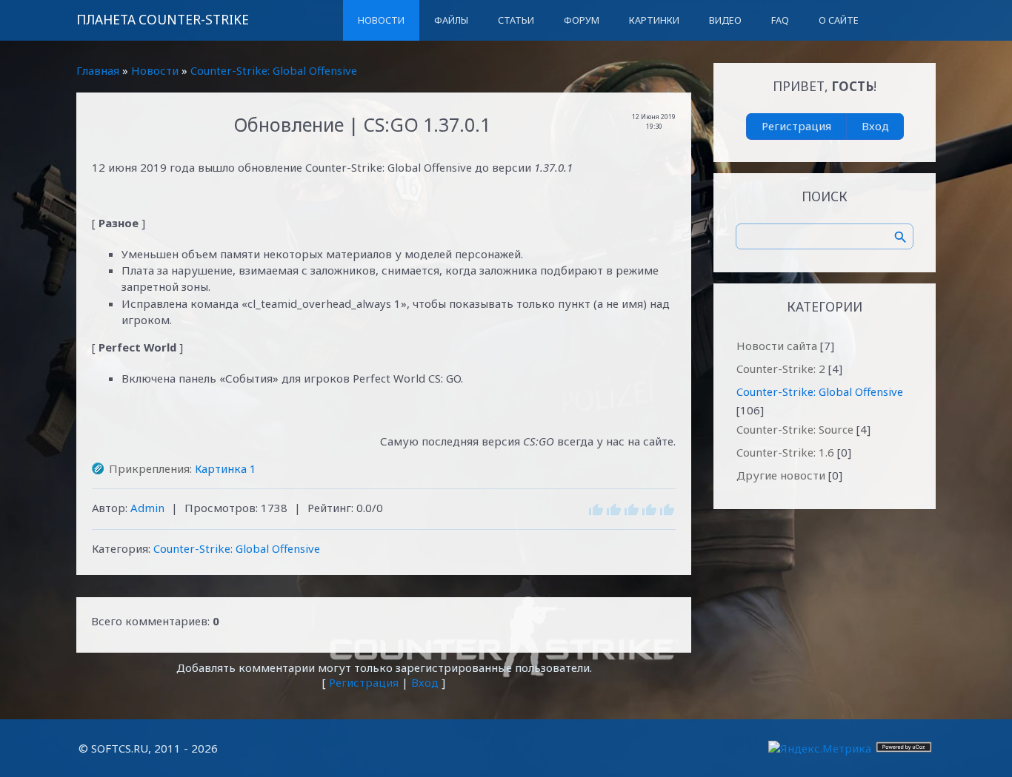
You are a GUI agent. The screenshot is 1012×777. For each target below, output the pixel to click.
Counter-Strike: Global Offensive (273, 70)
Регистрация (364, 682)
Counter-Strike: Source (794, 429)
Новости (155, 70)
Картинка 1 (225, 468)
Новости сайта (776, 345)
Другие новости (780, 475)
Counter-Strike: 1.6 (785, 452)
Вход (425, 682)
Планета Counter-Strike (162, 19)
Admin (147, 507)
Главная (97, 70)
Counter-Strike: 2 (780, 368)
